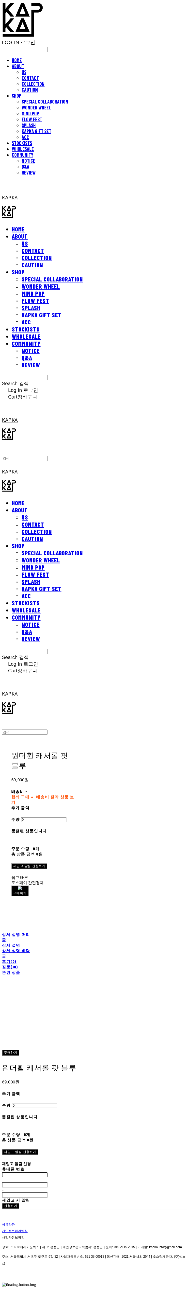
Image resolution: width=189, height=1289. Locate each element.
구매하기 (10, 1052)
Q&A (25, 167)
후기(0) (9, 961)
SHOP (16, 96)
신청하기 (10, 1206)
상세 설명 (11, 945)
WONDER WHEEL (36, 107)
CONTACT (30, 78)
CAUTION (30, 90)
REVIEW (29, 172)
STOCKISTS (22, 143)
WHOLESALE (23, 149)
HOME (17, 60)
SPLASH (29, 125)
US (24, 72)
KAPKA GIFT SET (36, 131)
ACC (25, 137)
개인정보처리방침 (15, 1231)
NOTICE (28, 161)
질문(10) (10, 966)
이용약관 (8, 1224)
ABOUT (18, 66)
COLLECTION (33, 84)
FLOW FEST (32, 119)
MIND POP (30, 113)
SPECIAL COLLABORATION (45, 102)
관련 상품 (11, 972)
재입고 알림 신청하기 (29, 866)
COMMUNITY (22, 155)
